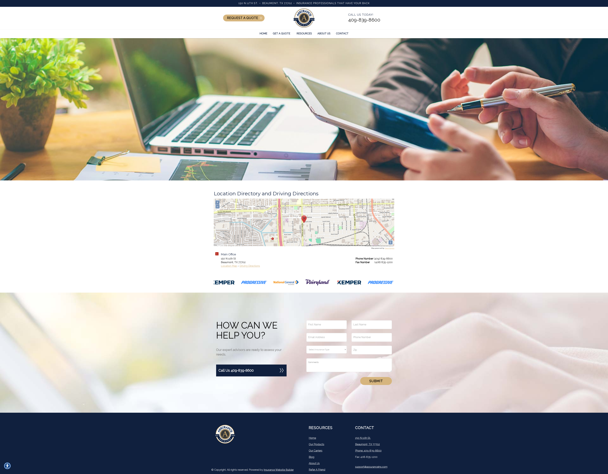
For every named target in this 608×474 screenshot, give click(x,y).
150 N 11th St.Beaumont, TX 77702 (367, 441)
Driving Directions (250, 265)
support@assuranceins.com (371, 466)
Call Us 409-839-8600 (236, 370)
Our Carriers (315, 450)
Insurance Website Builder (279, 469)
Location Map (229, 265)
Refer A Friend (317, 469)
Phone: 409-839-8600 (368, 450)
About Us (314, 463)
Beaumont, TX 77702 (277, 3)
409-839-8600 (364, 20)
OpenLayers (389, 248)
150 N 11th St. (248, 3)
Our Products (316, 444)
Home (312, 437)
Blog (311, 456)
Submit (376, 381)
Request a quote (242, 18)
